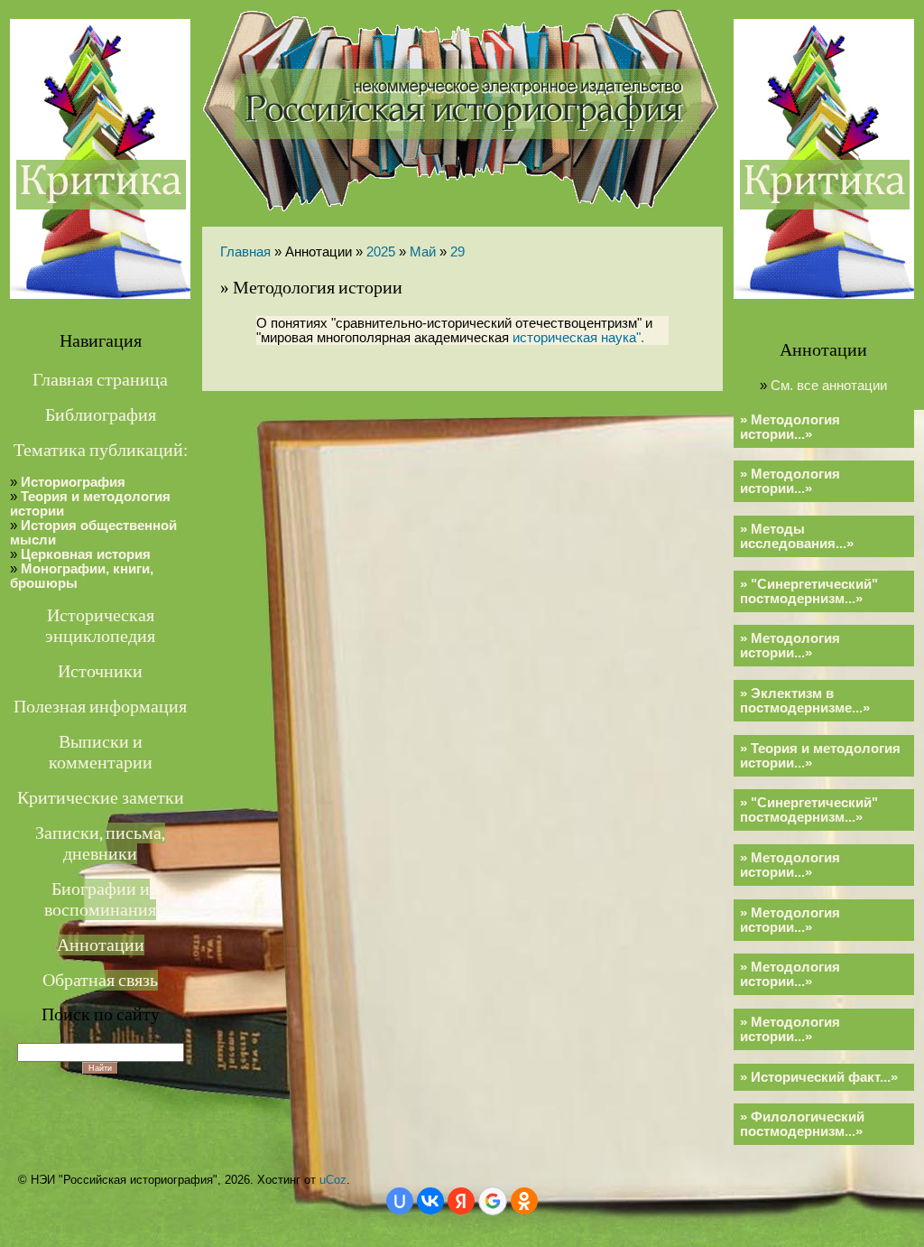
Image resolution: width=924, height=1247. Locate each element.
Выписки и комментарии (100, 752)
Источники (100, 671)
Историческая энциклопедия (100, 626)
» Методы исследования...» (797, 536)
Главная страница (100, 379)
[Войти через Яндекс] (461, 1200)
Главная (245, 252)
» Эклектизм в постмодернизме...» (805, 700)
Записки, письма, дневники (100, 843)
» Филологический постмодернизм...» (802, 1124)
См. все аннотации (829, 385)
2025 (380, 252)
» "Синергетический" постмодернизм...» (809, 591)
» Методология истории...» (790, 427)
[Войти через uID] (399, 1200)
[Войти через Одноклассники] (524, 1200)
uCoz (332, 1180)
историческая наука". (578, 337)
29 (457, 252)
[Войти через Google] (492, 1201)
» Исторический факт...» (819, 1077)
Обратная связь (100, 980)
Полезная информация (100, 706)
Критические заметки (100, 797)
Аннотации (100, 945)
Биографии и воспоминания (100, 899)
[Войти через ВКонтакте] (430, 1200)
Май (423, 252)
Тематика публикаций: (101, 450)
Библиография (100, 415)
